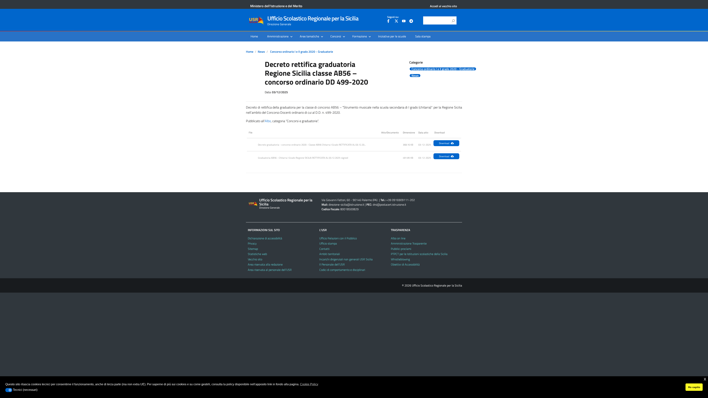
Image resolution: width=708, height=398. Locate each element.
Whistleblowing (400, 259)
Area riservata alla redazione (265, 264)
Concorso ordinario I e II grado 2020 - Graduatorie (301, 51)
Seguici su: (393, 17)
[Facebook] (389, 22)
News (261, 51)
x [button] (705, 379)
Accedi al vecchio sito (443, 6)
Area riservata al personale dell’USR (270, 270)
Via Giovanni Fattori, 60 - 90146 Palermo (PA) (349, 200)
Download (444, 143)
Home (254, 36)
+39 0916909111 (397, 200)
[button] (8, 390)
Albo (268, 120)
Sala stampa (423, 36)
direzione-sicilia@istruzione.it (346, 204)
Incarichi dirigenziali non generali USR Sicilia (346, 259)
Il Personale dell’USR (332, 264)
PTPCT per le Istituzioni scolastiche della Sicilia (419, 254)
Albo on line (398, 238)
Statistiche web (257, 254)
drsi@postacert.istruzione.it (389, 204)
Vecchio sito (255, 259)
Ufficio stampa (328, 243)
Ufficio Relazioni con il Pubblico (338, 238)
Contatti (324, 249)
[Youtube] (404, 22)
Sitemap (253, 249)
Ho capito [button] (694, 387)
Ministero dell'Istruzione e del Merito (276, 6)
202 (412, 200)
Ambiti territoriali (329, 254)
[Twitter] (396, 22)
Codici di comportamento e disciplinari (342, 270)
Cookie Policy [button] (309, 384)
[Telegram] (411, 22)
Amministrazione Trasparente (409, 243)
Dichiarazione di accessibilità (265, 238)
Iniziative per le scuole (392, 36)
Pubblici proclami (401, 249)
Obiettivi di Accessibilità (405, 264)
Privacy (252, 243)
